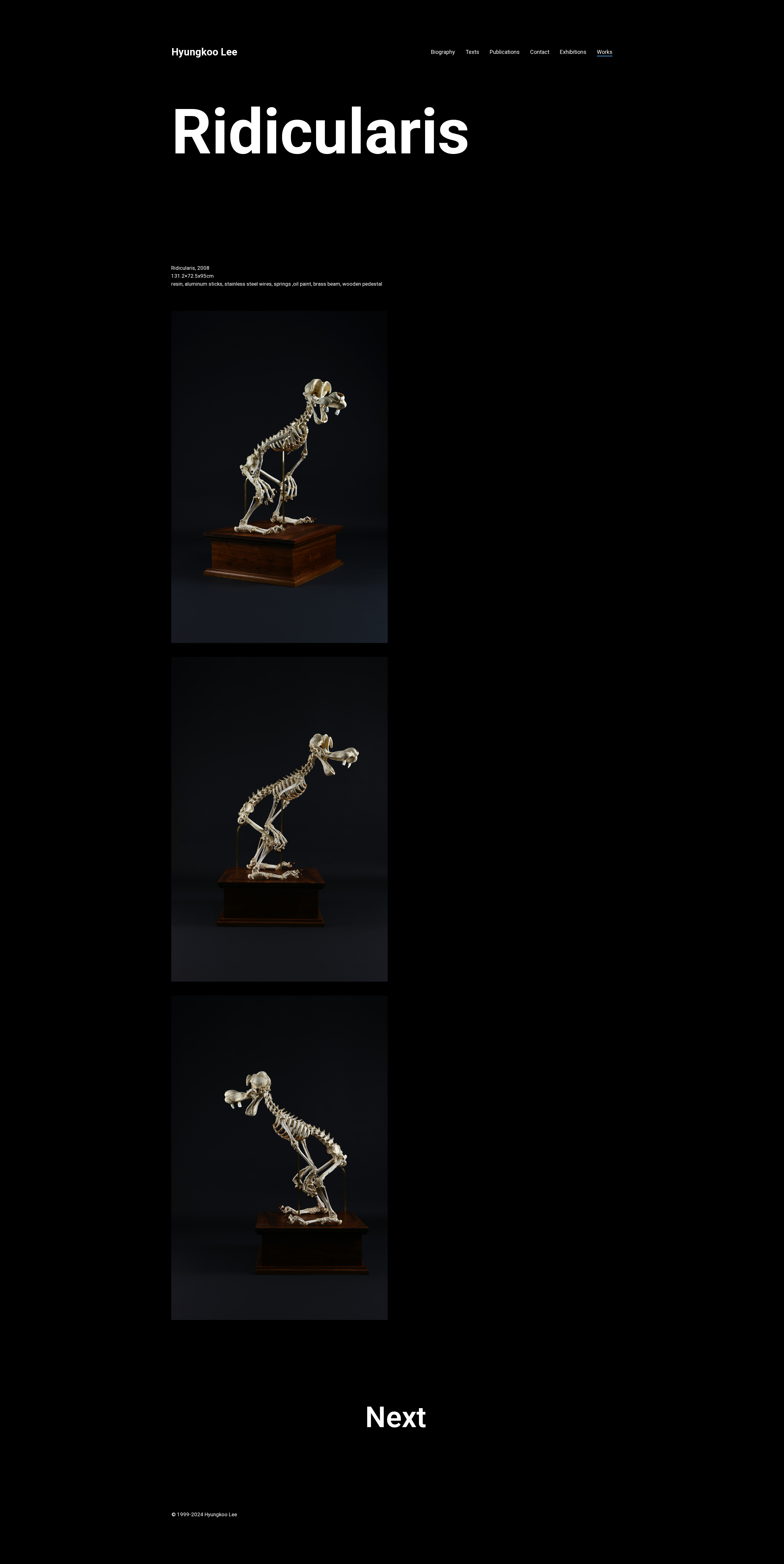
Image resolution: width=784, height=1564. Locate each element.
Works (604, 52)
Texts (472, 52)
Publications (505, 52)
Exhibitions (573, 52)
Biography (443, 52)
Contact (539, 52)
